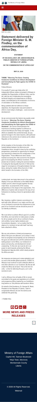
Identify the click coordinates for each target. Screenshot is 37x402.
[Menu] (2, 8)
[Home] (4, 2)
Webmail (18, 390)
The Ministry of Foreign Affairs (16, 2)
